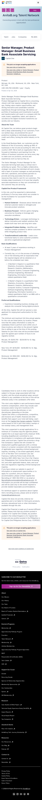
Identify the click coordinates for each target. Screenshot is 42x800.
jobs (13, 37)
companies (22, 37)
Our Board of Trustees (8, 608)
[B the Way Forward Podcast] (28, 794)
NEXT (3, 653)
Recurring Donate (7, 677)
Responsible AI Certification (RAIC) (12, 657)
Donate (4, 674)
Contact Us (5, 759)
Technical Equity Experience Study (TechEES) (15, 708)
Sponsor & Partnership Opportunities (13, 681)
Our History (5, 601)
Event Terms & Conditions (9, 778)
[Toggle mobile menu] (38, 2)
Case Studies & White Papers (11, 705)
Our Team (5, 604)
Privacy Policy (6, 771)
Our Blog (4, 745)
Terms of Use (6, 773)
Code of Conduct (7, 781)
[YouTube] (21, 794)
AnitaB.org (26, 788)
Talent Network (6, 639)
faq (34, 10)
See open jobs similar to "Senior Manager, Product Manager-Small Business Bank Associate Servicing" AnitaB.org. (23, 72)
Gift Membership (7, 695)
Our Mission (5, 597)
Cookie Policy (6, 776)
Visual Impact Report (8, 716)
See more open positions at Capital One (21, 549)
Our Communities (7, 688)
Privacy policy (16, 567)
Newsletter (5, 762)
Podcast (4, 749)
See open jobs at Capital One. (16, 67)
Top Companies (6, 719)
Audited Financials (7, 615)
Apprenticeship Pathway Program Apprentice (15, 650)
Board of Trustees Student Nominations (14, 611)
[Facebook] (8, 10)
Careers (4, 619)
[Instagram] (4, 10)
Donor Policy (5, 783)
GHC (3, 664)
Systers (4, 692)
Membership (5, 642)
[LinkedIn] (12, 10)
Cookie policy (25, 567)
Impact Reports (6, 712)
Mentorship (5, 628)
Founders (5, 635)
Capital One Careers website (21, 421)
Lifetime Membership (8, 646)
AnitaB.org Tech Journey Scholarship (13, 732)
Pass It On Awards (7, 729)
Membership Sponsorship (9, 684)
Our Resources (6, 742)
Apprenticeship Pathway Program (12, 632)
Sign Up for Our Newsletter (19, 586)
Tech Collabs (5, 660)
